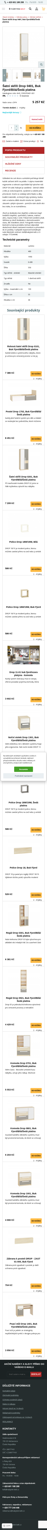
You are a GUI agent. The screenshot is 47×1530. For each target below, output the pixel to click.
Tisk (41, 141)
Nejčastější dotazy (11, 112)
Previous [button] (4, 75)
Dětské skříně (35, 17)
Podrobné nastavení (23, 776)
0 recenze (24, 95)
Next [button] (42, 75)
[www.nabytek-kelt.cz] (17, 9)
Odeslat (36, 1374)
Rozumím (23, 769)
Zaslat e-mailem (12, 141)
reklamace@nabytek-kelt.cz (14, 1511)
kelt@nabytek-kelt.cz (11, 1489)
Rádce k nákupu (9, 1404)
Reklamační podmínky (11, 1413)
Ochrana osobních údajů (12, 1399)
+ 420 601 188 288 (15, 2)
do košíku (36, 374)
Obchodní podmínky (11, 1395)
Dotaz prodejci (29, 141)
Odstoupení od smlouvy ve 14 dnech (17, 1417)
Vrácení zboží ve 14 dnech (13, 1408)
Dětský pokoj (21, 17)
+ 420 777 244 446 (11, 1507)
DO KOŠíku (35, 128)
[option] (6, 75)
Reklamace (8, 1421)
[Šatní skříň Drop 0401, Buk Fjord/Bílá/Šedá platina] (23, 47)
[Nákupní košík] (43, 8)
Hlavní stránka (8, 17)
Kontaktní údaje (9, 1391)
